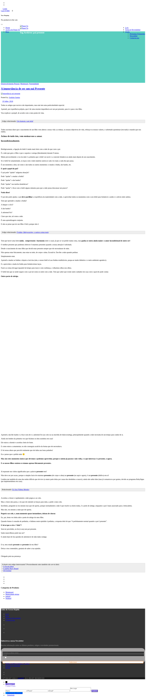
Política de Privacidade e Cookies (17, 664)
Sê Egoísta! (7, 571)
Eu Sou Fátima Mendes (20, 490)
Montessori (24, 84)
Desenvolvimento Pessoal (10, 84)
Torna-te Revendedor (132, 30)
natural (7, 596)
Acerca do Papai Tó (12, 30)
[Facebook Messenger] (6, 693)
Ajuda (127, 32)
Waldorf (8, 598)
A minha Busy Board (10, 569)
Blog (7, 32)
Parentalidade (34, 84)
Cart (5, 11)
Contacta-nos (134, 38)
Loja (126, 28)
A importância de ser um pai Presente (23, 88)
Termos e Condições (12, 666)
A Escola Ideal (8, 566)
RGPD (7, 668)
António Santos (14, 97)
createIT (21, 678)
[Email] (59, 691)
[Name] (16, 691)
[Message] (80, 691)
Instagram (10, 695)
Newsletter (133, 36)
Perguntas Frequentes (137, 34)
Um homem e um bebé (25, 121)
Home (7, 28)
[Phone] (38, 691)
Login (5, 9)
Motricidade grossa (12, 594)
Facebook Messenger (15, 693)
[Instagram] (6, 695)
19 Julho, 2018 (7, 101)
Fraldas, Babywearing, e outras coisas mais (33, 232)
